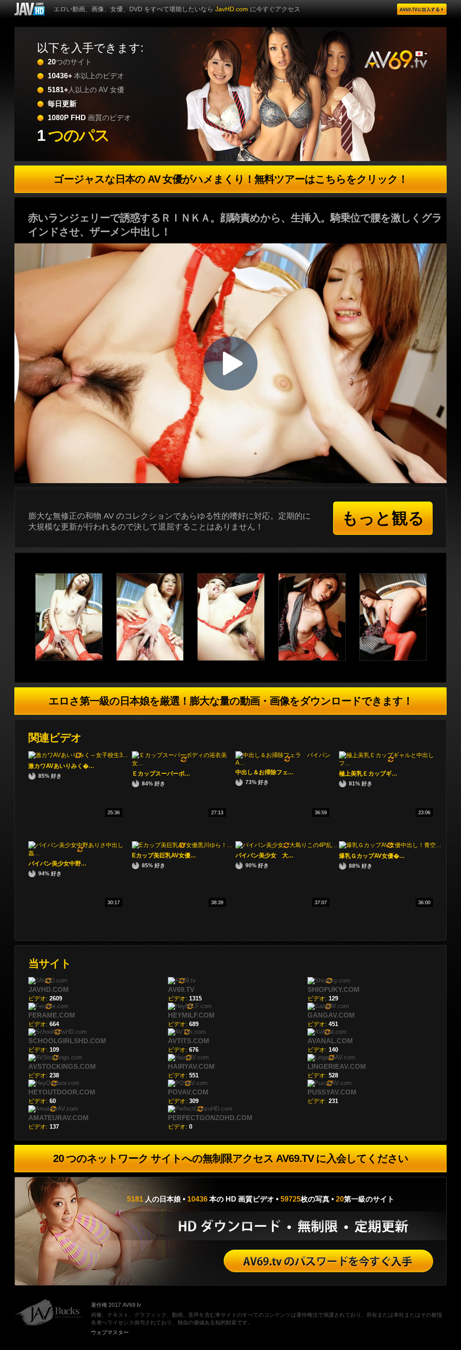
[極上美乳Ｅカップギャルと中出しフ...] (391, 763)
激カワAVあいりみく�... (61, 765)
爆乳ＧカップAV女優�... (372, 855)
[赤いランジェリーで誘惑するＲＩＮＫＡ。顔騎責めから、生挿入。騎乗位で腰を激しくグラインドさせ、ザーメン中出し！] (75, 658)
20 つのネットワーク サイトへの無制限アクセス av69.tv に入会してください (230, 1158)
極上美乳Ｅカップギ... (368, 773)
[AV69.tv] (422, 9)
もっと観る (383, 518)
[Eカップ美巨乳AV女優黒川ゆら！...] (182, 845)
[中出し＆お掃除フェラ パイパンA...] (287, 762)
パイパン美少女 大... (264, 855)
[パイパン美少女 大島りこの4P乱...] (286, 845)
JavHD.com (231, 9)
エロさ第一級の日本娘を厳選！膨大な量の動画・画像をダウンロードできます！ (231, 701)
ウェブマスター (110, 1332)
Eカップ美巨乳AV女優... (164, 855)
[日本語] (421, 53)
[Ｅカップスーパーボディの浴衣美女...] (183, 763)
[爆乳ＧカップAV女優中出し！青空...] (390, 845)
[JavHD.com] (29, 9)
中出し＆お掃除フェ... (264, 772)
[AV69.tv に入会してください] (328, 1261)
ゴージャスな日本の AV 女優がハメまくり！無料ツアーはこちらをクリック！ (231, 179)
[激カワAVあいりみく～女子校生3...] (78, 755)
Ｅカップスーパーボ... (161, 773)
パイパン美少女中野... (57, 863)
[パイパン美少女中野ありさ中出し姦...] (80, 853)
